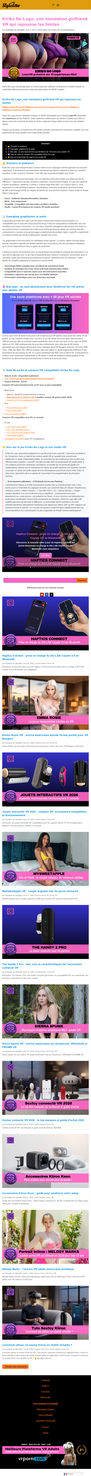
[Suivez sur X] (51, 595)
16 (60, 567)
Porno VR (55, 30)
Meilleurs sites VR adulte (13, 107)
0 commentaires (68, 30)
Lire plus (45, 555)
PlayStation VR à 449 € (14, 439)
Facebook (45, 1380)
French (70, 1474)
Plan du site (45, 1397)
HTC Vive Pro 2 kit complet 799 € (21, 433)
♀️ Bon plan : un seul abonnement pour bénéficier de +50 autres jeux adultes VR (38, 152)
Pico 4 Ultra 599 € (14, 411)
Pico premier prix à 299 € (17, 408)
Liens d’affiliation (45, 1415)
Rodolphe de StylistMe (15, 30)
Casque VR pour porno (59, 107)
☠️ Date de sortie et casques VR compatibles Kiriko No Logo (30, 154)
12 (52, 567)
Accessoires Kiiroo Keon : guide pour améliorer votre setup (40, 1193)
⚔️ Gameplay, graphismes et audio (20, 149)
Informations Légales (45, 1409)
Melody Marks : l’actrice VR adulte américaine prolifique (38, 1269)
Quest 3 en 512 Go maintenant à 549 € (23, 400)
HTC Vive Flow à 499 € (17, 427)
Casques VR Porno (41, 1349)
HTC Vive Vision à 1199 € (15, 414)
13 (54, 567)
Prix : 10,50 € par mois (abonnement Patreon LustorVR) (29, 379)
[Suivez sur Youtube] (42, 595)
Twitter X (45, 1386)
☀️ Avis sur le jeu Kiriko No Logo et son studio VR (26, 157)
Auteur (45, 1433)
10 (48, 567)
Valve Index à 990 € (15, 435)
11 (50, 567)
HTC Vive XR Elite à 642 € (18, 430)
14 (56, 567)
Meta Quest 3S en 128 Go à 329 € (21, 397)
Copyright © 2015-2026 (45, 1421)
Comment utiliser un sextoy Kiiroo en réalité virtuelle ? (37, 1345)
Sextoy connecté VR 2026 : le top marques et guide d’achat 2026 (43, 1120)
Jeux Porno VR (44, 30)
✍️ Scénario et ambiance (16, 146)
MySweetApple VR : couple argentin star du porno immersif (40, 891)
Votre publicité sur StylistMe (45, 1404)
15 (58, 567)
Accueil (45, 1427)
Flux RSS (45, 1392)
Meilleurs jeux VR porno (36, 107)
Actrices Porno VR (42, 743)
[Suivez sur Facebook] (47, 595)
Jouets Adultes (40, 663)
